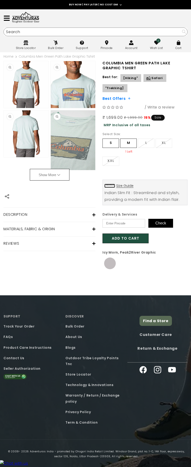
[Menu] (6, 18)
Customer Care (156, 334)
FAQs (8, 337)
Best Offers (114, 98)
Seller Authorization (22, 368)
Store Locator (78, 374)
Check (160, 223)
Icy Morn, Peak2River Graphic (129, 252)
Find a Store (155, 321)
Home (8, 56)
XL (167, 144)
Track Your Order (19, 326)
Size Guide (124, 185)
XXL (113, 162)
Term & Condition (81, 422)
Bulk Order (75, 326)
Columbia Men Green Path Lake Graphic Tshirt (57, 56)
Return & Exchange (157, 348)
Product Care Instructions (27, 347)
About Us (73, 337)
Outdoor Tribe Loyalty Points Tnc (92, 361)
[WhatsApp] (14, 463)
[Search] (184, 32)
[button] (113, 107)
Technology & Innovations (89, 385)
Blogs (70, 347)
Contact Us (13, 358)
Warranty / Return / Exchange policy (92, 398)
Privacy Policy (78, 412)
